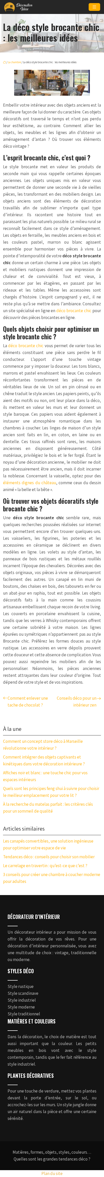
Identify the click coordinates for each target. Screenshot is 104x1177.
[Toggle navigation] (94, 7)
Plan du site (52, 1173)
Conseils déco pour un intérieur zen (76, 701)
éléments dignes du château (29, 482)
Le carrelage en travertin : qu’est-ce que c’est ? (45, 865)
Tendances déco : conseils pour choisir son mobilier (49, 857)
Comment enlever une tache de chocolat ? (28, 701)
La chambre (14, 62)
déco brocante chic (73, 310)
